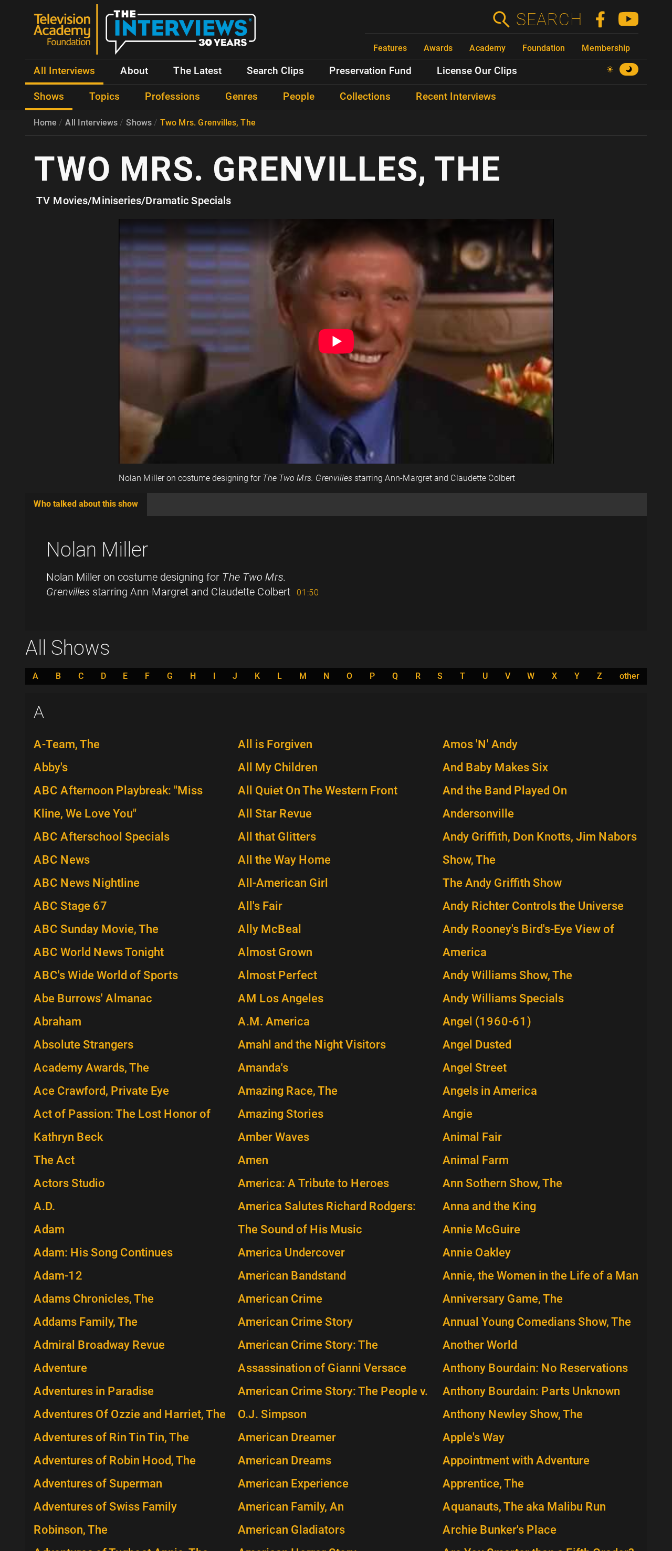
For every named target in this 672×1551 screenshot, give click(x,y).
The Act (54, 1160)
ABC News (62, 859)
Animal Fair (472, 1137)
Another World (480, 1344)
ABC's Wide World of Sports (106, 975)
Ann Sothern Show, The (502, 1183)
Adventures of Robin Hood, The (115, 1460)
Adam (49, 1229)
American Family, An (291, 1506)
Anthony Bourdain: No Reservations (535, 1368)
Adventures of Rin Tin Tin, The (111, 1437)
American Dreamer (287, 1437)
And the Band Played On (505, 790)
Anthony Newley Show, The (513, 1414)
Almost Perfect (277, 975)
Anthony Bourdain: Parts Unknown (531, 1391)
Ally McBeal (269, 929)
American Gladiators (291, 1529)
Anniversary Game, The (503, 1298)
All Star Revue (275, 813)
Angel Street (475, 1067)
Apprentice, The (483, 1483)
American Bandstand (292, 1275)
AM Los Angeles (280, 998)
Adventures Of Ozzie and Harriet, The (130, 1414)
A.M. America (274, 1021)
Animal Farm (476, 1160)
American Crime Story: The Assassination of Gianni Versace (322, 1356)
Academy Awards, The (91, 1067)
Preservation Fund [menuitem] (370, 71)
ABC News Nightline (87, 882)
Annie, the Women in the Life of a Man (540, 1275)
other (629, 676)
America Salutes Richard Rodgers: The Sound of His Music (327, 1218)
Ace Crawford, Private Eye (101, 1090)
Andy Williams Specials (503, 998)
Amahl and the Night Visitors (312, 1044)
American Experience (293, 1483)
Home (45, 123)
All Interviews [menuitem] (64, 71)
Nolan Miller (97, 549)
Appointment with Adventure (516, 1460)
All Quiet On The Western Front (317, 790)
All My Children (278, 767)
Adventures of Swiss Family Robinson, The (105, 1518)
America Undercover (291, 1252)
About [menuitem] (134, 71)
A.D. (44, 1206)
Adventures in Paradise (94, 1391)
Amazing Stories (280, 1113)
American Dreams (284, 1460)
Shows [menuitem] (49, 96)
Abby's (51, 767)
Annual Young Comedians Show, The (537, 1321)
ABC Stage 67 (71, 906)
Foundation (543, 48)
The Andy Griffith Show (502, 882)
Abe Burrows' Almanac (93, 998)
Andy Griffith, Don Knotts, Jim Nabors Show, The (540, 848)
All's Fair (260, 906)
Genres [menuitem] (241, 96)
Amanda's (263, 1067)
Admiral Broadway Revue (99, 1344)
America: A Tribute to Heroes (313, 1183)
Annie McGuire (481, 1229)
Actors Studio (69, 1183)
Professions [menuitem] (172, 96)
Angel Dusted (477, 1044)
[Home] (149, 33)
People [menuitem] (298, 96)
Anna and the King (489, 1206)
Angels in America (490, 1090)
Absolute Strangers (83, 1044)
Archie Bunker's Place (499, 1529)
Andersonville (478, 813)
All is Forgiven (275, 744)
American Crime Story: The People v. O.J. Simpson (333, 1403)
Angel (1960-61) (487, 1021)
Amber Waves (273, 1137)
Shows (139, 123)
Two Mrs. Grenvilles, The (208, 123)
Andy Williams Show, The (507, 975)
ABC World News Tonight (99, 952)
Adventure (60, 1368)
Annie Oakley (477, 1252)
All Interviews (91, 123)
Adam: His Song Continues (103, 1252)
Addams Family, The (86, 1321)
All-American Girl (283, 882)
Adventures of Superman (98, 1483)
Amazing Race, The (288, 1090)
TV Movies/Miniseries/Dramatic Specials (133, 200)
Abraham (57, 1021)
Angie (457, 1113)
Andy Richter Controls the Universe (533, 906)
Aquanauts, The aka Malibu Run (524, 1506)
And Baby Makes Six (495, 767)
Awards (438, 48)
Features (390, 48)
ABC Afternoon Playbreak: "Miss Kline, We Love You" (118, 802)
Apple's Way (474, 1437)
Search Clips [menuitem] (275, 71)
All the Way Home (284, 859)
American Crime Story (295, 1321)
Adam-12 (58, 1275)
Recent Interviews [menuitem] (456, 96)
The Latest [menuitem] (197, 71)
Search (549, 19)
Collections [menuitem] (365, 96)
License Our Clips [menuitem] (477, 71)
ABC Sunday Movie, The (96, 929)
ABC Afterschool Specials (102, 836)
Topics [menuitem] (104, 96)
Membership (606, 48)
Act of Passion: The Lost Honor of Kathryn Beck (122, 1125)
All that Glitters (277, 836)
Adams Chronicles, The (94, 1298)
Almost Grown (275, 952)
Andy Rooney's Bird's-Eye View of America (528, 941)
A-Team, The (67, 744)
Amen (253, 1160)
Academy (487, 48)
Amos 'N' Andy (480, 744)
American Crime (280, 1298)
